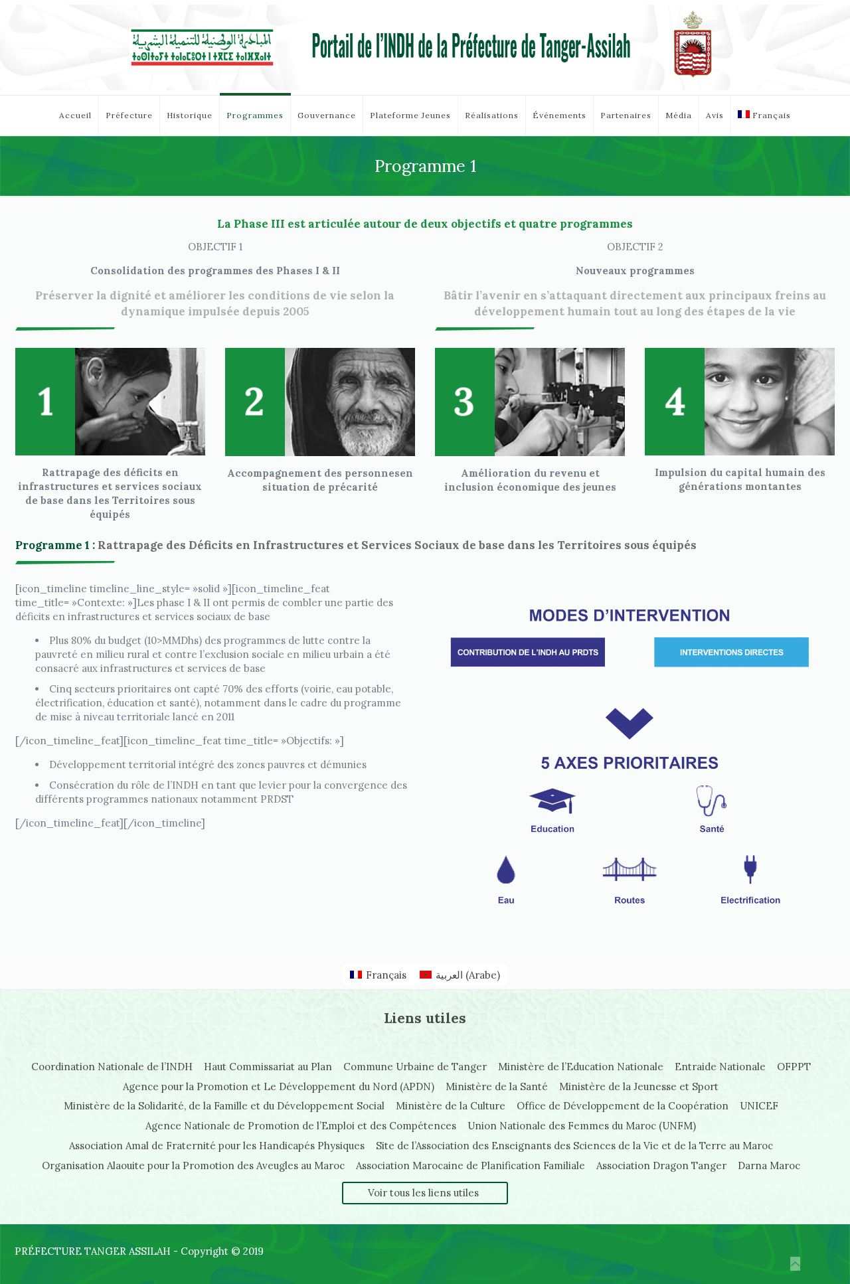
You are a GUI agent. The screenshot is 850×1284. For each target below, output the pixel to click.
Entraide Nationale (720, 1066)
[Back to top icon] (795, 1264)
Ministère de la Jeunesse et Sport (639, 1086)
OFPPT (794, 1066)
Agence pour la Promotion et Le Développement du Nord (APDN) (278, 1086)
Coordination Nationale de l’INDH (112, 1066)
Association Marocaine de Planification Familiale (470, 1165)
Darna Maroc (769, 1165)
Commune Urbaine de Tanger (415, 1066)
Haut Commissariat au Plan (268, 1066)
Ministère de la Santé (497, 1086)
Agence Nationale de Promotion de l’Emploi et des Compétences (300, 1125)
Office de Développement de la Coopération (622, 1105)
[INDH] (425, 47)
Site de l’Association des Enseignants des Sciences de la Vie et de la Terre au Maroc (574, 1145)
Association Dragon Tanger (661, 1165)
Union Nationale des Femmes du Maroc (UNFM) (582, 1125)
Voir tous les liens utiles (423, 1192)
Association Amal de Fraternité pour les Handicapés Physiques (217, 1145)
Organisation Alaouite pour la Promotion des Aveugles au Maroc (193, 1165)
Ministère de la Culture (450, 1105)
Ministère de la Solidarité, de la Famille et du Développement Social (224, 1105)
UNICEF (759, 1105)
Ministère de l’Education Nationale (580, 1066)
